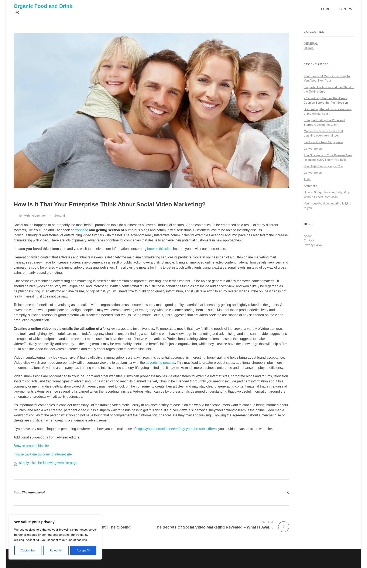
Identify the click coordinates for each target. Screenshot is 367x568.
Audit (307, 179)
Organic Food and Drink (43, 6)
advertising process (160, 362)
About (308, 236)
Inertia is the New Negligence (323, 142)
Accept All (83, 550)
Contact (309, 240)
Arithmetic (310, 185)
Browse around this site (31, 446)
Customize (28, 550)
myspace (81, 230)
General (59, 215)
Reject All (56, 550)
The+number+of (33, 492)
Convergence (313, 148)
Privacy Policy (313, 245)
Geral (309, 48)
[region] (55, 537)
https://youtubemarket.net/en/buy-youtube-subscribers (176, 429)
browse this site (159, 249)
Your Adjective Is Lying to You (323, 166)
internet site (43, 454)
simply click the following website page (48, 463)
